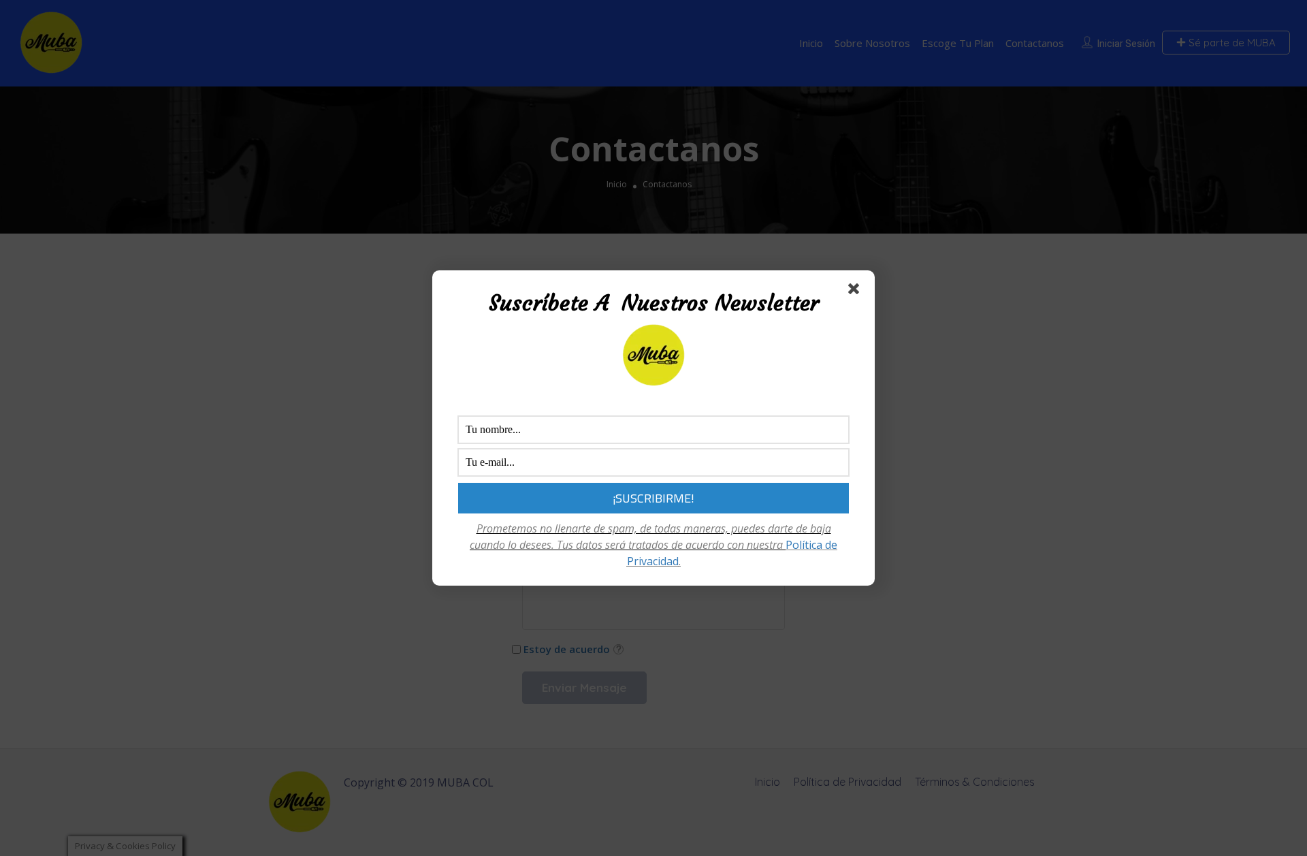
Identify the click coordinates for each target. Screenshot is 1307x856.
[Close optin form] (856, 291)
